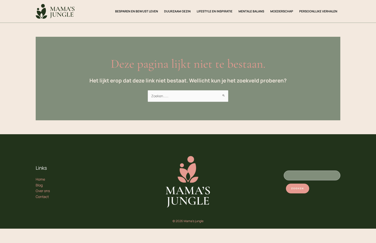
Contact (42, 196)
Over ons (43, 190)
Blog (39, 185)
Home (40, 179)
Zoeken (297, 188)
